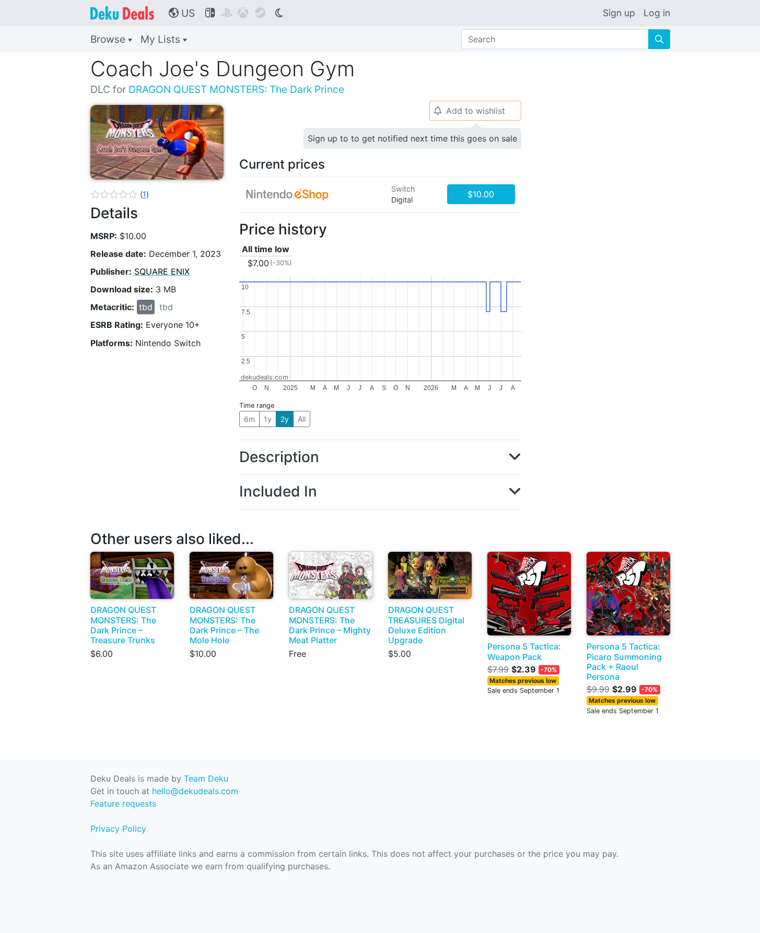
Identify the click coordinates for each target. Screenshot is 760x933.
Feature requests (123, 803)
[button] (119, 194)
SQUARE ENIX (162, 271)
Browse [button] (109, 39)
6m (249, 419)
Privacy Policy (118, 828)
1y (268, 419)
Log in (657, 12)
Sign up (619, 12)
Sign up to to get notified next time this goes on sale (412, 138)
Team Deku (206, 778)
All (302, 419)
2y (284, 419)
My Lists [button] (162, 39)
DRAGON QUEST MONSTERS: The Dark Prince (236, 89)
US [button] (182, 13)
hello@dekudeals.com (195, 791)
